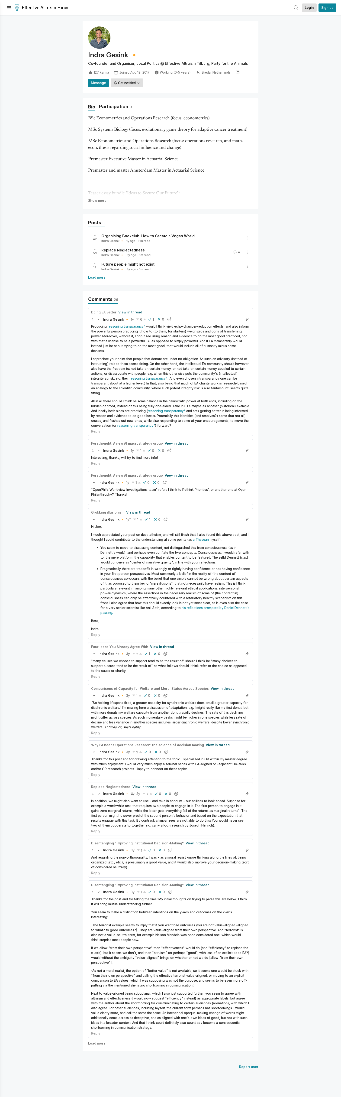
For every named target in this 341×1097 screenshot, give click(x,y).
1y (132, 319)
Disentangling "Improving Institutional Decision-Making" (137, 843)
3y (128, 654)
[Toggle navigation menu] (9, 7)
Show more (97, 200)
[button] (92, 319)
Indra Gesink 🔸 (112, 241)
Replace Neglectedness (123, 250)
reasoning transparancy (126, 326)
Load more (97, 277)
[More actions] (247, 238)
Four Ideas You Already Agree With (119, 647)
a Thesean (201, 539)
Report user (248, 1067)
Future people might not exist (127, 264)
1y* (128, 519)
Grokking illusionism (107, 512)
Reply (95, 431)
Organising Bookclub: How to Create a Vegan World (148, 236)
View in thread (130, 312)
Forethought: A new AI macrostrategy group (127, 443)
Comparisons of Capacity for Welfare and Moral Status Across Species (150, 688)
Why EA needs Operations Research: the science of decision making (147, 745)
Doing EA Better (103, 312)
